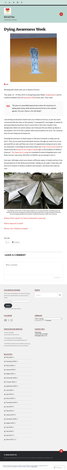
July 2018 (9, 427)
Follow (8, 305)
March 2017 (10, 439)
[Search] (21, 2)
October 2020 (10, 382)
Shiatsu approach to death (13, 223)
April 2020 (9, 394)
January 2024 (10, 369)
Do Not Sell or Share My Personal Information (37, 457)
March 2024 (10, 365)
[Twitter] (13, 2)
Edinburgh (38, 332)
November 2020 (11, 378)
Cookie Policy (34, 466)
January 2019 (10, 415)
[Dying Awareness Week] (33, 57)
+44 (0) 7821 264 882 (41, 334)
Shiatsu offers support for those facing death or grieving (24, 218)
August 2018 (10, 423)
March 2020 (10, 398)
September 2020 (11, 386)
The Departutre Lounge (19, 152)
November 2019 (11, 402)
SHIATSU (9, 17)
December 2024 (11, 361)
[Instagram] (17, 2)
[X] (8, 319)
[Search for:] (48, 295)
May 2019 (9, 410)
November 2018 (11, 419)
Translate (48, 320)
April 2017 (9, 435)
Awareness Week (29, 98)
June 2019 (9, 406)
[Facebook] (5, 2)
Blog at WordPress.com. (12, 457)
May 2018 (9, 431)
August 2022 (10, 373)
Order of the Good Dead (50, 147)
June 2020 (9, 390)
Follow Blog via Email (12, 290)
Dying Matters (50, 95)
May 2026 (9, 357)
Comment (57, 277)
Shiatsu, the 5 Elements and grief (16, 228)
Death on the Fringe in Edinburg (27, 149)
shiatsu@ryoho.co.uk (41, 335)
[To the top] (61, 451)
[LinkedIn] (9, 2)
